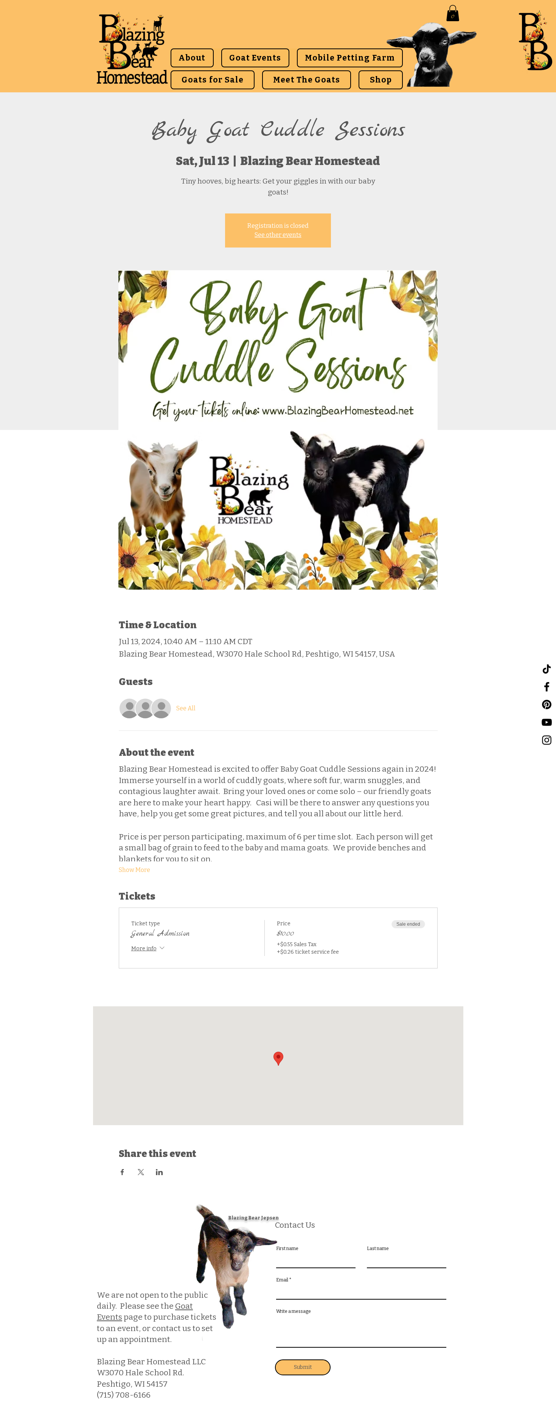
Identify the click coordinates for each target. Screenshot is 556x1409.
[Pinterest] (546, 704)
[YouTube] (546, 722)
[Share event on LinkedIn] (159, 1172)
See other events (278, 234)
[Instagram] (546, 740)
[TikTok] (546, 669)
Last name (378, 1248)
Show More (134, 869)
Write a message (293, 1311)
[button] (453, 13)
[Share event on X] (140, 1172)
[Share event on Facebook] (122, 1172)
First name (287, 1248)
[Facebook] (546, 686)
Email (282, 1280)
